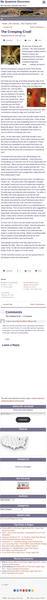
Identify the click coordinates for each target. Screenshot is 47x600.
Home (4, 24)
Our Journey (14, 24)
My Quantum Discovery (15, 1)
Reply (7, 339)
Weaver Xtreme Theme (37, 598)
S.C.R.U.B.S (5, 293)
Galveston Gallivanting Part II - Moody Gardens (20, 546)
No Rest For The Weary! (9, 282)
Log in (5, 585)
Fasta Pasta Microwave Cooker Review (17, 539)
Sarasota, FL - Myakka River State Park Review (20, 548)
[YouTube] (26, 590)
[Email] (29, 590)
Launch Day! (6, 27)
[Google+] (23, 590)
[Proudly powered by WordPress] (28, 598)
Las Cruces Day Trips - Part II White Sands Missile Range (24, 544)
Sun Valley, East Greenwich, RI (14, 550)
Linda (23, 36)
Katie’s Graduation (38, 27)
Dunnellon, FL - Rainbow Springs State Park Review (22, 542)
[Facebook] (15, 590)
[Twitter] (18, 590)
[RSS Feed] (32, 590)
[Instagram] (20, 590)
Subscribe (23, 420)
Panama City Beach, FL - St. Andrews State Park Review (24, 537)
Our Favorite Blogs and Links (11, 519)
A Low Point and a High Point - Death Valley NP (20, 553)
